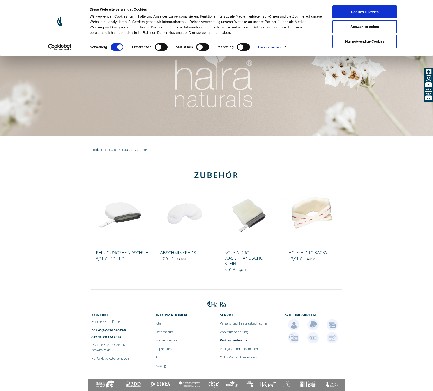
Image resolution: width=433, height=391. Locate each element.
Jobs (158, 323)
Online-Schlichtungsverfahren (240, 357)
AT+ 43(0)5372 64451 (107, 336)
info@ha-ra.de (101, 350)
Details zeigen (269, 47)
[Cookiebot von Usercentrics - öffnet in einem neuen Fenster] (60, 47)
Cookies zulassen (365, 12)
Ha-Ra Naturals (120, 150)
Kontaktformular (167, 340)
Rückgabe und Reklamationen (240, 349)
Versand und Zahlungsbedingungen (244, 323)
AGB (159, 357)
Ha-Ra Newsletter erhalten (110, 358)
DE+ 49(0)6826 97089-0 (108, 330)
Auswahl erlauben (364, 27)
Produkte (97, 150)
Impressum (164, 349)
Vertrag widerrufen (234, 340)
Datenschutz (164, 332)
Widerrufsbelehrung (234, 332)
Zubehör (141, 150)
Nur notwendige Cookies (364, 41)
